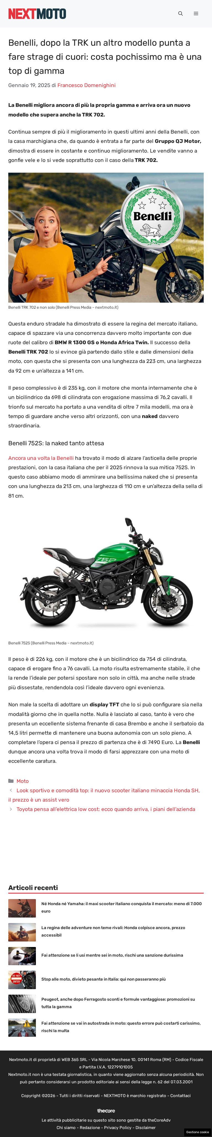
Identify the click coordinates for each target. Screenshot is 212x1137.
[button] (180, 14)
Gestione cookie (197, 1132)
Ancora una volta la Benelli (41, 458)
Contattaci (180, 1095)
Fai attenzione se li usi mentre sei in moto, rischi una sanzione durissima (112, 955)
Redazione (90, 1127)
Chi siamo (66, 1127)
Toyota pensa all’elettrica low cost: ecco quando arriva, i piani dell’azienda (106, 809)
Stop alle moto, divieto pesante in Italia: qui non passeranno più (103, 979)
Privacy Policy (117, 1127)
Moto (23, 781)
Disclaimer (146, 1127)
